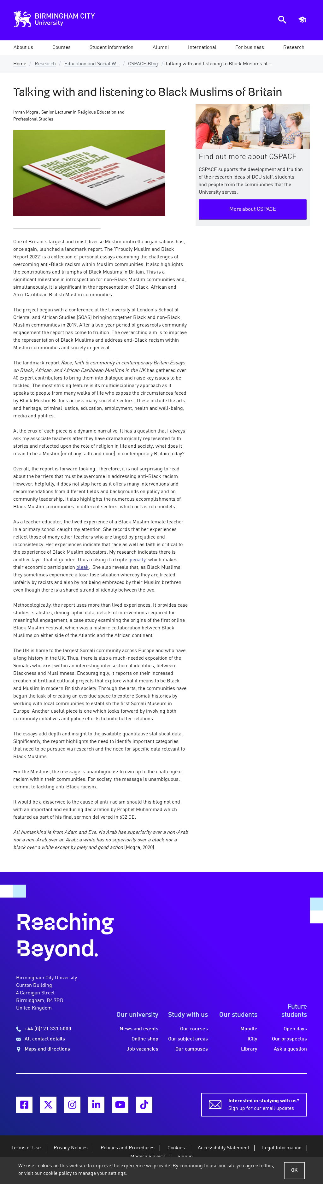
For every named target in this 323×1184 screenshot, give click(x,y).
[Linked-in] (96, 1105)
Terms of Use (26, 1148)
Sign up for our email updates (263, 1105)
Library (249, 1049)
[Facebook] (24, 1105)
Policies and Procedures (128, 1148)
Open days (295, 1029)
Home (19, 64)
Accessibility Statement (223, 1148)
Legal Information (282, 1148)
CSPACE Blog (143, 64)
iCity (252, 1039)
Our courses (194, 1029)
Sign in (185, 1156)
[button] (23, 48)
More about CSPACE (252, 209)
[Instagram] (72, 1105)
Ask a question (290, 1049)
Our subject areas (188, 1039)
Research (45, 64)
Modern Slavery (147, 1156)
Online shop (145, 1039)
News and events (139, 1029)
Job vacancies (142, 1049)
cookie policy (57, 1173)
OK (294, 1170)
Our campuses (191, 1049)
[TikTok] (144, 1105)
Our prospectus (289, 1039)
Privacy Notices (71, 1148)
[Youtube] (120, 1105)
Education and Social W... (92, 64)
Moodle (248, 1029)
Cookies (176, 1148)
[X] (48, 1105)
